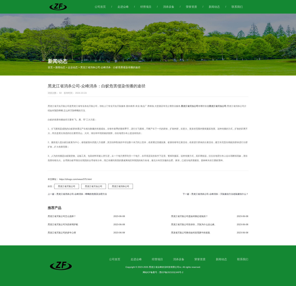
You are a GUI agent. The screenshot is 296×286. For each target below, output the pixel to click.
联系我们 (237, 6)
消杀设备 (168, 6)
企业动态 (73, 67)
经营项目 (145, 6)
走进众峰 (123, 6)
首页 (50, 67)
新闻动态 (214, 6)
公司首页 (100, 6)
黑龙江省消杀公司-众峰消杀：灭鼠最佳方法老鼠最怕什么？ (219, 194)
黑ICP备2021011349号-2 (171, 272)
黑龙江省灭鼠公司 (66, 186)
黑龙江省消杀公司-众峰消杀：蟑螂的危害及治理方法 (81, 194)
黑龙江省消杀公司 (120, 186)
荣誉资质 (191, 6)
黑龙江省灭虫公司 (93, 186)
